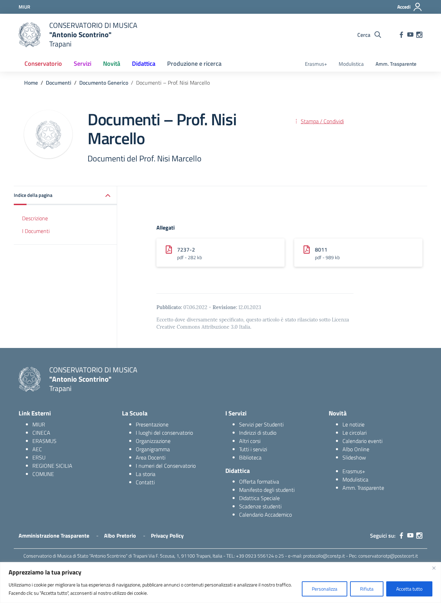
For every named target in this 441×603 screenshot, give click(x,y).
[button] (65, 195)
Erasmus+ (316, 64)
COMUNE (43, 474)
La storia (145, 474)
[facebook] (401, 35)
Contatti (145, 482)
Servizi (82, 63)
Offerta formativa (259, 481)
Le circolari (354, 433)
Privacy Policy (167, 535)
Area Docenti (150, 457)
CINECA (41, 433)
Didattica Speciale (259, 498)
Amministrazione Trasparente (54, 535)
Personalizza (324, 588)
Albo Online (355, 449)
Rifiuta (366, 588)
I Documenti (36, 230)
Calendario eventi (362, 441)
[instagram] (419, 35)
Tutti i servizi (253, 449)
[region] (220, 582)
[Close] (434, 568)
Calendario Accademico (265, 514)
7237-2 (186, 249)
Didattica (143, 63)
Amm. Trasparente (396, 64)
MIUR (38, 424)
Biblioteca (250, 457)
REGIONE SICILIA (52, 466)
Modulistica (351, 64)
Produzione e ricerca (194, 63)
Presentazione (152, 424)
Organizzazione (153, 441)
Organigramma (153, 449)
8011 (321, 249)
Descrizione (35, 218)
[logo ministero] (30, 34)
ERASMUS (44, 441)
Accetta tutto (409, 588)
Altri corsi (249, 441)
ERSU (38, 457)
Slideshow (354, 457)
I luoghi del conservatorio (164, 433)
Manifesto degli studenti (267, 490)
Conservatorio (43, 63)
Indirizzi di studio (257, 433)
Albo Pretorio (120, 535)
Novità (111, 63)
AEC (37, 449)
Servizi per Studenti (261, 424)
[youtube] (410, 35)
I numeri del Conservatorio (166, 466)
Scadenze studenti (260, 506)
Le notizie (353, 424)
